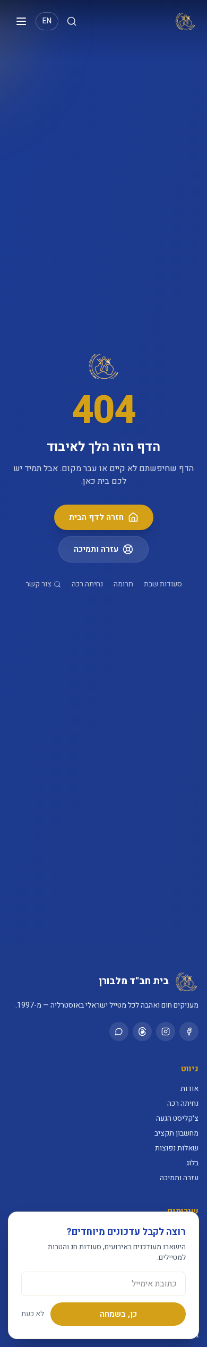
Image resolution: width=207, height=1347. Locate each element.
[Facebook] (189, 1031)
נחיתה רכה (87, 584)
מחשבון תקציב (176, 1133)
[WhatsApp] (118, 1031)
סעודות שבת (163, 584)
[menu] (21, 21)
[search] (71, 21)
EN (46, 21)
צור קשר (38, 584)
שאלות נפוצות (177, 1148)
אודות (189, 1088)
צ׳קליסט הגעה (177, 1118)
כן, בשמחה (118, 1314)
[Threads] (142, 1031)
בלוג (192, 1163)
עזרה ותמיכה (96, 549)
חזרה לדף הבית (96, 517)
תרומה (123, 584)
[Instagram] (165, 1031)
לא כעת (32, 1314)
